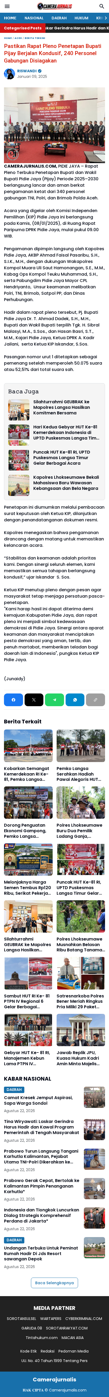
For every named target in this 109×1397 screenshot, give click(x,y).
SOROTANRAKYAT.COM (67, 1328)
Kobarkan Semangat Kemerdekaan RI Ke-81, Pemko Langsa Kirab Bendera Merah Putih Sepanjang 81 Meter (27, 774)
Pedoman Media (73, 1351)
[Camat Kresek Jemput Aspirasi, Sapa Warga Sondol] (94, 1097)
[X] (34, 699)
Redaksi (47, 1351)
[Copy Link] (95, 699)
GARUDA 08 (31, 1328)
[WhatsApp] (75, 699)
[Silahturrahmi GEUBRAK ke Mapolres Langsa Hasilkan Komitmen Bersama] (18, 409)
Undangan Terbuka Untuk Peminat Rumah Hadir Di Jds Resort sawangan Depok (41, 1254)
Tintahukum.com (42, 1337)
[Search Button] (102, 6)
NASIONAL (34, 18)
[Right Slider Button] (103, 18)
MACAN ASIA (73, 1337)
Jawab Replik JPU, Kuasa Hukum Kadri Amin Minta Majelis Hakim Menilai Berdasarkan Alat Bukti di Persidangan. (79, 1058)
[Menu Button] (7, 6)
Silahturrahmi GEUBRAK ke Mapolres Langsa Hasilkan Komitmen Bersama (61, 407)
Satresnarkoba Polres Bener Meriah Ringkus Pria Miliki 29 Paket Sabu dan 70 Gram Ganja (80, 1001)
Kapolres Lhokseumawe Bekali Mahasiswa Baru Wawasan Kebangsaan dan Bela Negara (66, 483)
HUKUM (81, 18)
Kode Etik (28, 1351)
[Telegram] (54, 699)
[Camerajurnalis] (54, 6)
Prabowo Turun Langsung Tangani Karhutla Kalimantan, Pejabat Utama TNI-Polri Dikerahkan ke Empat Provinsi (41, 1157)
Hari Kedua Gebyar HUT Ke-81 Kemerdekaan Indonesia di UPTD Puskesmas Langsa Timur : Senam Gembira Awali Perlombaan (67, 432)
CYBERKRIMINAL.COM (83, 1318)
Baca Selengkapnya (54, 1283)
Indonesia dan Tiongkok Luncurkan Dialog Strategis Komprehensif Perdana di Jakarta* (41, 1215)
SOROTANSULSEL (21, 1318)
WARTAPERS (50, 1318)
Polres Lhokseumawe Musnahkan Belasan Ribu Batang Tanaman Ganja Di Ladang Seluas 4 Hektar (81, 945)
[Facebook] (13, 699)
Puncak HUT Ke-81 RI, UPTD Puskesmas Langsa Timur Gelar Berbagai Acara (61, 458)
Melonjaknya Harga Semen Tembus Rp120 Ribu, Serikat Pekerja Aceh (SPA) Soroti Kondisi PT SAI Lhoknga (27, 888)
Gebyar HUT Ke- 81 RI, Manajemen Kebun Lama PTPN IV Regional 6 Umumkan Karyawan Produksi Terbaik (27, 1058)
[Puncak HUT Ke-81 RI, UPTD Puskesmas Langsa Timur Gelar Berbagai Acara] (18, 460)
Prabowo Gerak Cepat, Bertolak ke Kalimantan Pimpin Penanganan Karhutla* (41, 1186)
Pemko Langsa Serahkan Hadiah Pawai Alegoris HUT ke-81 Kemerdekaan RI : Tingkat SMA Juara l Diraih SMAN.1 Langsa (81, 774)
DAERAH (59, 18)
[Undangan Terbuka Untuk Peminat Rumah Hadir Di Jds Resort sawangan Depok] (94, 1247)
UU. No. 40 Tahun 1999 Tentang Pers (54, 1360)
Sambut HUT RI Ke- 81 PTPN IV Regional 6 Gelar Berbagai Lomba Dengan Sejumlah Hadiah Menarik (27, 1001)
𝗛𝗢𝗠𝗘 (10, 18)
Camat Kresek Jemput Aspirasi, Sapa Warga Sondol (38, 1100)
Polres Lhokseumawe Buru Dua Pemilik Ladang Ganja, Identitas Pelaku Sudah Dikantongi (79, 831)
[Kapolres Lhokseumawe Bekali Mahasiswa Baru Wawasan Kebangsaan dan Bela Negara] (18, 485)
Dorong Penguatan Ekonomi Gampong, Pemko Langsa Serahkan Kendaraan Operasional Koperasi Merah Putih (27, 831)
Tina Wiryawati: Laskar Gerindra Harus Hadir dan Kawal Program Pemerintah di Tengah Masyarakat (41, 1127)
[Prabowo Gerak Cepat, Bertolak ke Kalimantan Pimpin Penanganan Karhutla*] (94, 1188)
